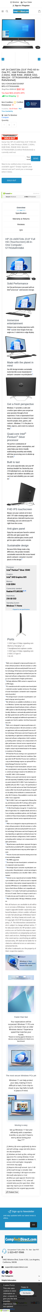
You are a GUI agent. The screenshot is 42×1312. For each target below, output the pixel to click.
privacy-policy (9, 1309)
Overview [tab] (21, 208)
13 (5, 844)
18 (5, 877)
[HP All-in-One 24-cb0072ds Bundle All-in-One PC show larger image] (21, 389)
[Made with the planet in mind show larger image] (21, 347)
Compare (5, 117)
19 (5, 898)
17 (5, 867)
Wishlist (15, 2)
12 (5, 823)
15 (5, 859)
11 (5, 807)
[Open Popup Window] (12, 1192)
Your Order (27, 2)
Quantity (5, 120)
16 (5, 862)
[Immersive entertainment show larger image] (21, 305)
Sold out (11, 180)
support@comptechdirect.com (16, 1267)
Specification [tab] (21, 213)
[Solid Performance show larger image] (21, 268)
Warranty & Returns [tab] (21, 219)
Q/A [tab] (21, 230)
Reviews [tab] (21, 224)
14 (5, 854)
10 (25, 591)
